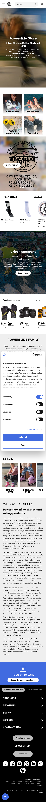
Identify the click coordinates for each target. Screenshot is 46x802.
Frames (18, 51)
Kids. (38, 49)
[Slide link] (23, 163)
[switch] (39, 404)
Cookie (6, 781)
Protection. (34, 51)
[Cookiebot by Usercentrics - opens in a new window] (32, 354)
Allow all (23, 437)
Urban (8, 49)
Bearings (25, 51)
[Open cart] (41, 4)
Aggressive (23, 49)
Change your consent (34, 779)
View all (39, 300)
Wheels (11, 51)
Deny (23, 445)
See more (38, 197)
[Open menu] (3, 4)
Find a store (23, 738)
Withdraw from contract (13, 690)
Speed (31, 49)
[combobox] (25, 4)
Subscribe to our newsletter (23, 680)
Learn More (23, 273)
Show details (32, 429)
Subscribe (23, 754)
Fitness (15, 49)
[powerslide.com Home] (9, 4)
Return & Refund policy (39, 783)
